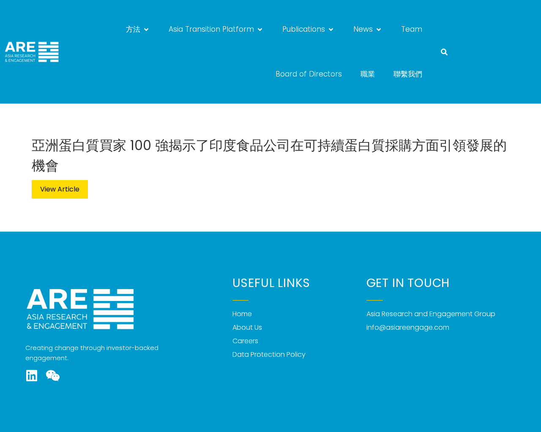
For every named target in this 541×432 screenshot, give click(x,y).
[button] (138, 29)
